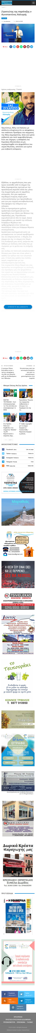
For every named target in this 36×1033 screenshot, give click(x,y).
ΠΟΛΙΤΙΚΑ (4, 18)
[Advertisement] (18, 67)
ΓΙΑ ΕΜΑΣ (30, 1022)
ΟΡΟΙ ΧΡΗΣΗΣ (18, 1017)
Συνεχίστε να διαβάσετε (18, 307)
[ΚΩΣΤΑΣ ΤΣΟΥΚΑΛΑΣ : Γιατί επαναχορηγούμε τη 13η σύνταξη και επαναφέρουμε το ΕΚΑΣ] (10, 393)
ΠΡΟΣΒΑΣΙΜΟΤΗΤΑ (9, 1022)
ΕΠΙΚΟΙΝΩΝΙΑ (21, 1022)
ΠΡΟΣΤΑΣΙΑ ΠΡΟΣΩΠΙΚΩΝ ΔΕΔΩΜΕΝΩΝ (18, 1019)
